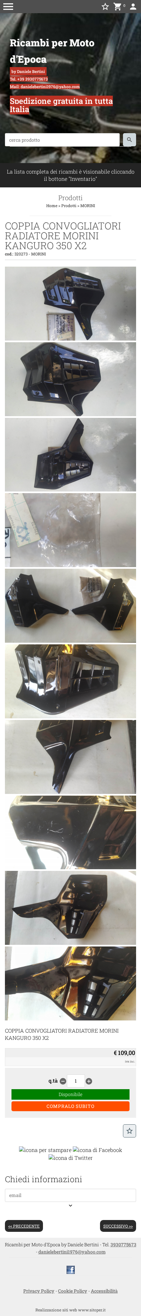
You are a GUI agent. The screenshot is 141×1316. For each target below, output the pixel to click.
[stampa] (45, 1149)
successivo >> (118, 1226)
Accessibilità (104, 1291)
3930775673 (123, 1244)
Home (51, 205)
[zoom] (70, 338)
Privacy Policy (38, 1291)
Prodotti (68, 205)
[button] (8, 6)
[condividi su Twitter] (71, 1157)
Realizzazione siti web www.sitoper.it (70, 1309)
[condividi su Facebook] (97, 1149)
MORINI (87, 205)
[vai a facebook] (71, 1269)
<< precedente (24, 1226)
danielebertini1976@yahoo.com (72, 1252)
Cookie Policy (72, 1291)
